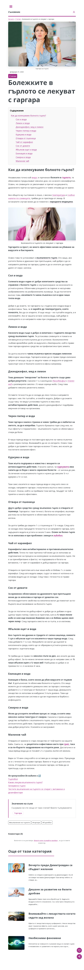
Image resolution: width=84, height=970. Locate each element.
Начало (11, 19)
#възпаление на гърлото (19, 822)
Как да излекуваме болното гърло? (28, 115)
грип (66, 744)
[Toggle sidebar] (11, 6)
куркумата (63, 466)
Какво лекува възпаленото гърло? (25, 782)
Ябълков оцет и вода (26, 149)
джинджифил (59, 380)
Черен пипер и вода (26, 130)
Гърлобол (13, 779)
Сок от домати (23, 145)
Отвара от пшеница (26, 138)
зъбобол (57, 535)
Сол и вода (21, 119)
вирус (35, 177)
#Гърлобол (47, 822)
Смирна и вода (23, 157)
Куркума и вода (23, 134)
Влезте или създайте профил (46, 841)
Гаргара (18, 813)
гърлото (66, 177)
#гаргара (36, 822)
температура (58, 195)
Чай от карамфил (24, 142)
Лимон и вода (23, 123)
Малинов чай (22, 161)
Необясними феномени (45, 938)
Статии (18, 19)
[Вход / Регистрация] (74, 12)
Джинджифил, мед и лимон (29, 127)
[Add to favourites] (79, 950)
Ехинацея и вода (24, 153)
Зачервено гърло (16, 785)
